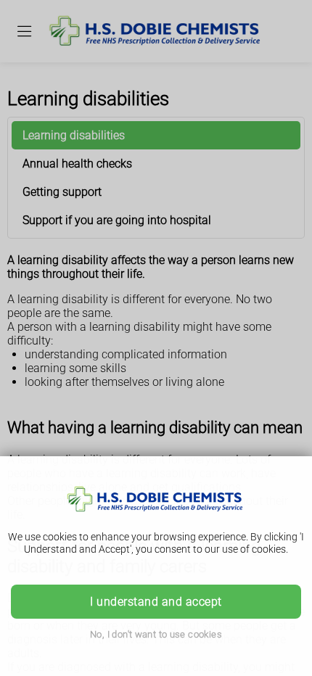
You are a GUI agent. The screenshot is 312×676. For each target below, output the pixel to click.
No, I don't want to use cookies (156, 634)
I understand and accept (155, 602)
